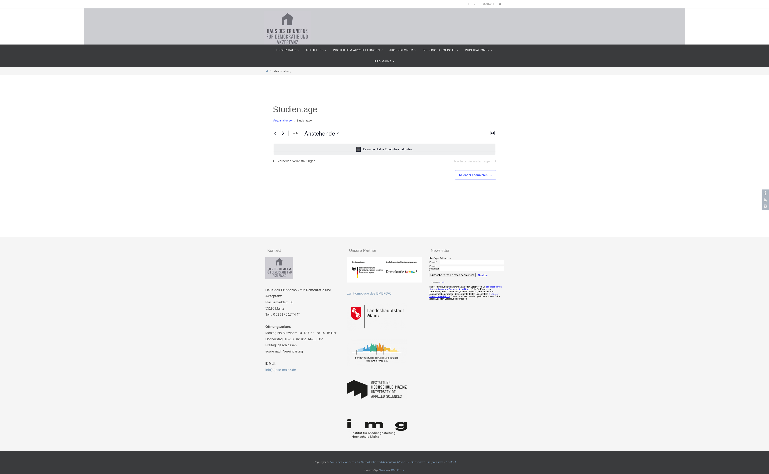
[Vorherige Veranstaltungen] (275, 133)
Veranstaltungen (283, 120)
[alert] (384, 149)
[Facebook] (765, 193)
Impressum (435, 462)
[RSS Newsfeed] (765, 200)
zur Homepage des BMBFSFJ (369, 293)
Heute (295, 133)
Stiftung (471, 4)
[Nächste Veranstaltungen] (283, 133)
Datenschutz (416, 462)
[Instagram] (765, 206)
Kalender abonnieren (473, 175)
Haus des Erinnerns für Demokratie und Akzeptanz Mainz (368, 462)
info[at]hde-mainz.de (280, 370)
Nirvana (383, 470)
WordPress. (398, 470)
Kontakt (488, 4)
